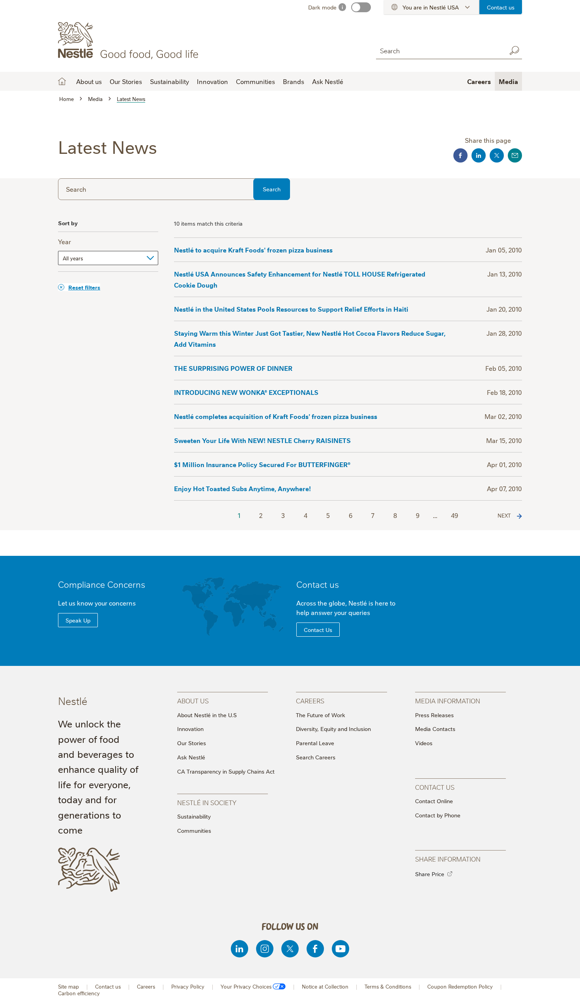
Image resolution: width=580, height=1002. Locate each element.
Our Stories (126, 81)
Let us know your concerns (97, 602)
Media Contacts (435, 728)
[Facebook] (315, 948)
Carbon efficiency (79, 993)
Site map (68, 986)
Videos (423, 742)
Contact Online (434, 800)
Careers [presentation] (310, 700)
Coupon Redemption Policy (460, 986)
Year (64, 241)
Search (514, 50)
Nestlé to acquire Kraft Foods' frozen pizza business (253, 249)
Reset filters (84, 287)
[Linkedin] (239, 948)
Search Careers (315, 757)
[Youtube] (340, 948)
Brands (293, 81)
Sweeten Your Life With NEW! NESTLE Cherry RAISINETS (262, 440)
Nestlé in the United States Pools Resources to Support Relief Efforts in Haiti (291, 309)
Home (62, 81)
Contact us (501, 7)
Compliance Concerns (101, 584)
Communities (255, 81)
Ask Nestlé (327, 81)
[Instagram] (264, 948)
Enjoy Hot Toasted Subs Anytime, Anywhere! (242, 488)
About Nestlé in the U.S (207, 714)
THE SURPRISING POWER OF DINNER (233, 368)
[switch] (361, 7)
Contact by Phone (437, 815)
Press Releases (434, 714)
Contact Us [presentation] (435, 786)
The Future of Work (320, 714)
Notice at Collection (325, 986)
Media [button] (508, 81)
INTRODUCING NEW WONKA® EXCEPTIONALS (246, 392)
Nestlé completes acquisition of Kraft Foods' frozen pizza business (275, 416)
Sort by (68, 222)
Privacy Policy (187, 986)
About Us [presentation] (193, 700)
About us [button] (89, 81)
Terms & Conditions (388, 986)
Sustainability (169, 81)
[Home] (129, 40)
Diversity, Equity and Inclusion (333, 728)
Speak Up (77, 620)
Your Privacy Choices (246, 986)
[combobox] (439, 50)
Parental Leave (315, 742)
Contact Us (318, 629)
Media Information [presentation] (447, 700)
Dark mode (322, 7)
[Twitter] (290, 948)
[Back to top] (564, 988)
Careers (479, 81)
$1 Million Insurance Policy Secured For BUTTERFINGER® (262, 464)
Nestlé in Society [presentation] (206, 802)
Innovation (212, 81)
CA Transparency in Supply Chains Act (226, 771)
